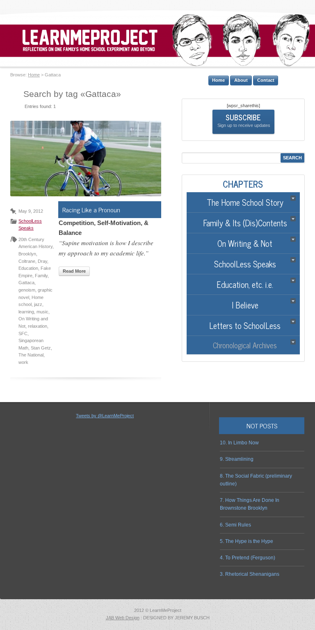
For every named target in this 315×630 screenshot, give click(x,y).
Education (28, 268)
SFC (22, 333)
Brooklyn (27, 253)
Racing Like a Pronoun (91, 209)
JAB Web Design (122, 617)
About (241, 80)
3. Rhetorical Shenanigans (249, 574)
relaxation (37, 326)
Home (34, 74)
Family (41, 275)
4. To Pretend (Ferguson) (247, 558)
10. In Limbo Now (239, 443)
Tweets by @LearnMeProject (105, 415)
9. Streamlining (236, 459)
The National (30, 354)
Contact (265, 80)
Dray (42, 261)
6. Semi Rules (235, 525)
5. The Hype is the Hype (246, 541)
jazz (38, 304)
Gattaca (26, 282)
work (23, 362)
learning (26, 311)
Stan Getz (41, 347)
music (42, 311)
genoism (26, 289)
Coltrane (26, 261)
